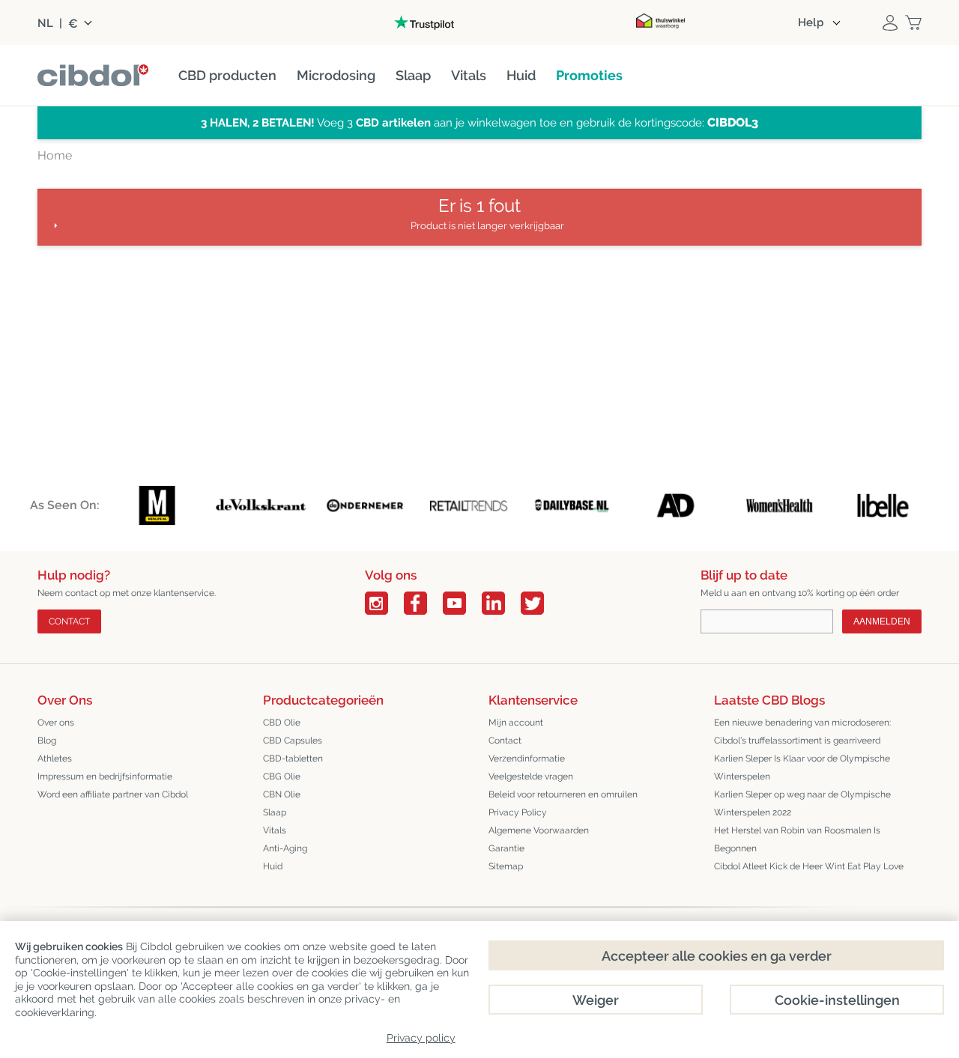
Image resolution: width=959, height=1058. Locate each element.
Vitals (274, 830)
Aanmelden (881, 621)
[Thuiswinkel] (660, 22)
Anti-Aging (285, 848)
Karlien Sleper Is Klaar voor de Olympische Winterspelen (802, 767)
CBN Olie (281, 794)
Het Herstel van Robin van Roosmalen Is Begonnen (797, 839)
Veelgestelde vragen (530, 776)
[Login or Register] (890, 22)
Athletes (54, 758)
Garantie (506, 848)
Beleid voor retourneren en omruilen (563, 794)
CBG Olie (281, 776)
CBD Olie (281, 722)
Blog (46, 740)
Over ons (55, 722)
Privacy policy (421, 1038)
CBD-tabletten (293, 758)
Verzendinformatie (526, 758)
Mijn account (515, 722)
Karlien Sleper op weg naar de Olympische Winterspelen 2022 (802, 803)
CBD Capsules (292, 740)
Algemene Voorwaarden (538, 830)
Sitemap (505, 866)
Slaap (274, 812)
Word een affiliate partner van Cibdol (112, 794)
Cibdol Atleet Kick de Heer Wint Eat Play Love (809, 866)
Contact (69, 621)
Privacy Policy (517, 812)
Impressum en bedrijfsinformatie (104, 776)
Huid (272, 866)
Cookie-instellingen (837, 1000)
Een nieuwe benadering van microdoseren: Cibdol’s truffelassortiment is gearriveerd (802, 731)
